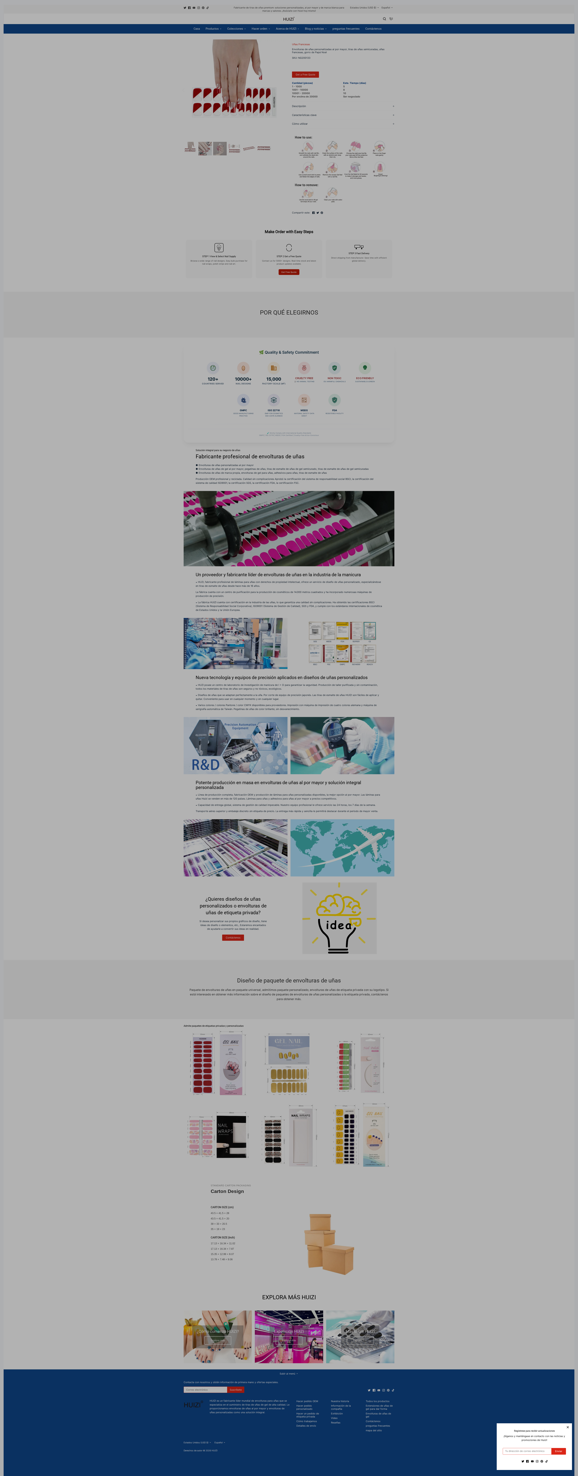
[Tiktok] (546, 1461)
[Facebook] (527, 1461)
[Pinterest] (542, 1461)
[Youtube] (532, 1461)
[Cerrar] (567, 1427)
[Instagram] (537, 1461)
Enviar (558, 1451)
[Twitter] (523, 1461)
